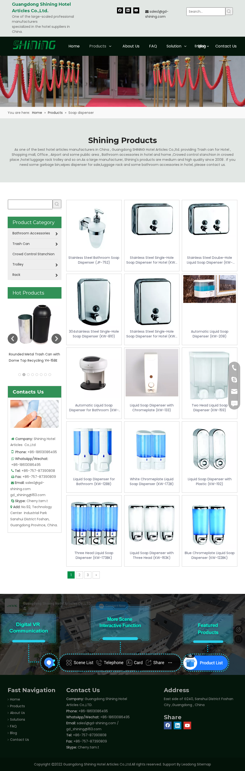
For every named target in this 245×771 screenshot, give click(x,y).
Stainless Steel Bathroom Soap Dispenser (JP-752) (93, 260)
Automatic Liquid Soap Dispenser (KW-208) (209, 334)
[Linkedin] (128, 10)
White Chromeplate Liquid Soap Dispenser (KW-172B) (152, 481)
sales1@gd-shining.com (156, 14)
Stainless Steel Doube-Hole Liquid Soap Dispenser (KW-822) (210, 260)
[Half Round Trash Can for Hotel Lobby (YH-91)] (34, 324)
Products (17, 706)
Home (15, 699)
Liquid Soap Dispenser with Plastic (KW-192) (210, 481)
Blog (13, 732)
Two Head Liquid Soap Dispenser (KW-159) (210, 407)
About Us (17, 712)
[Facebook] (120, 10)
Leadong (189, 764)
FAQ (13, 726)
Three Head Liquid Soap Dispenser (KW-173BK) (93, 555)
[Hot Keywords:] (229, 11)
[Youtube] (136, 10)
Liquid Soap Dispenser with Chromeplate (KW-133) (152, 407)
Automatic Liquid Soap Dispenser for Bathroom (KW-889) (94, 407)
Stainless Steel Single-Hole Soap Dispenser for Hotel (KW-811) (151, 334)
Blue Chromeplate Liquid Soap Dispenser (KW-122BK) (210, 555)
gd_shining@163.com (27, 495)
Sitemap (204, 764)
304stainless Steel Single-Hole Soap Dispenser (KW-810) (94, 334)
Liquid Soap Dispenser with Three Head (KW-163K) (152, 555)
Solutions (17, 719)
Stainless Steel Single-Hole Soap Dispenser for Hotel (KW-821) (151, 260)
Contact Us (19, 739)
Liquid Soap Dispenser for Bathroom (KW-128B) (94, 481)
